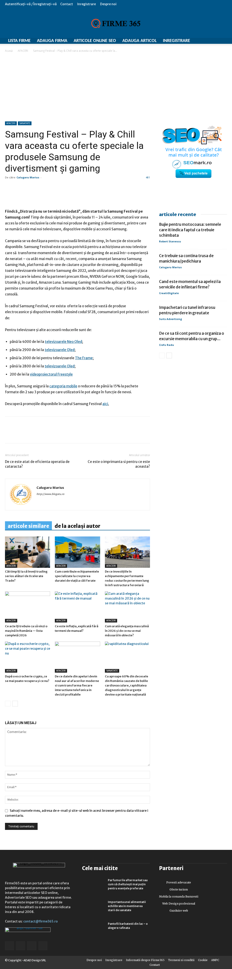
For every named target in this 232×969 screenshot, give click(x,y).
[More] (140, 195)
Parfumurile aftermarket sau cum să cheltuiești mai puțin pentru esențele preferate (128, 884)
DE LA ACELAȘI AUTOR (77, 526)
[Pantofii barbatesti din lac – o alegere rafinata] (93, 930)
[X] (51, 433)
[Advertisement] (116, 87)
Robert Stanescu (170, 241)
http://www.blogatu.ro (50, 494)
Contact (66, 4)
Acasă (9, 51)
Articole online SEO (95, 41)
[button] (223, 4)
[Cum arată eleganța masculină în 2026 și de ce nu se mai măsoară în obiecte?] (127, 606)
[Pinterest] (40, 433)
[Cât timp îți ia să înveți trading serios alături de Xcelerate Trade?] (27, 552)
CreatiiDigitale (169, 293)
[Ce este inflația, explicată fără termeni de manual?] (77, 606)
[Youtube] (43, 945)
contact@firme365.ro (40, 921)
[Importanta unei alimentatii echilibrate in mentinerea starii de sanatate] (93, 908)
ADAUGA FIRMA (52, 41)
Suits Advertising (170, 319)
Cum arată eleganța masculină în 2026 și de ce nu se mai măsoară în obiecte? (127, 630)
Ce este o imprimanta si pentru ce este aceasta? (119, 464)
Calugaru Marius (28, 177)
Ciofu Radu (166, 345)
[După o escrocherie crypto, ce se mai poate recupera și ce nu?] (27, 657)
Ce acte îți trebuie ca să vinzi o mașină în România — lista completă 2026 (26, 630)
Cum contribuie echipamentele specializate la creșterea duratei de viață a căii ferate (77, 576)
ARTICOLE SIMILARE (28, 526)
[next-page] (15, 703)
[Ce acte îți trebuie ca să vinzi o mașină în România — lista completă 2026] (27, 606)
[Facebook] (9, 433)
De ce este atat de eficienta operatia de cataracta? (37, 464)
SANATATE (24, 123)
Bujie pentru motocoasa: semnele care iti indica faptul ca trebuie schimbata (190, 230)
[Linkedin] (19, 433)
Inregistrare (86, 4)
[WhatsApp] (30, 433)
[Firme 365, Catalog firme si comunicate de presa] (116, 23)
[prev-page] (8, 703)
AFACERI (23, 51)
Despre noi (108, 4)
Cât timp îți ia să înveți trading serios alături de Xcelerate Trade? (26, 576)
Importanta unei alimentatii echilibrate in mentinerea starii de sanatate (127, 906)
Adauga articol (139, 41)
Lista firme (19, 41)
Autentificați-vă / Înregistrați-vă (31, 4)
